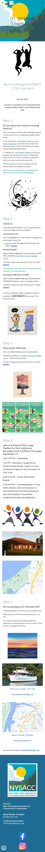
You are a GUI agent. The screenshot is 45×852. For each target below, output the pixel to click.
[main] (22, 20)
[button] (2, 3)
